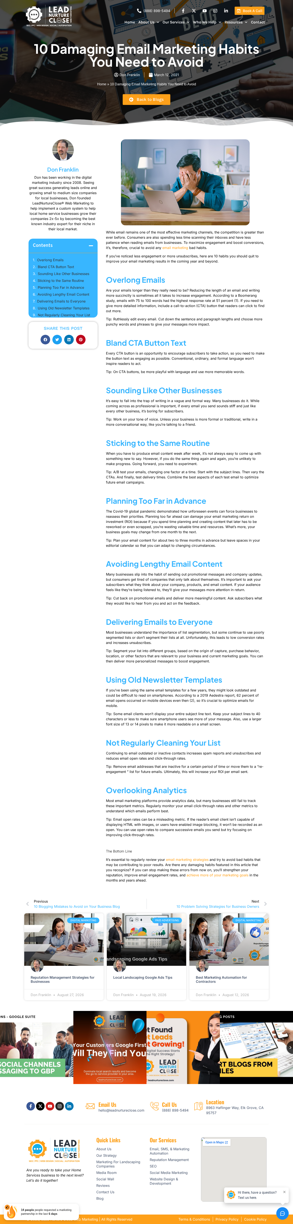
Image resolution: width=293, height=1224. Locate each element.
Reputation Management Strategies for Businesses (62, 979)
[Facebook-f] (183, 10)
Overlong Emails (51, 260)
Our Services (174, 22)
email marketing (175, 248)
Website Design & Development (164, 1181)
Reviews (103, 1185)
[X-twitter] (194, 10)
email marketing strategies (187, 859)
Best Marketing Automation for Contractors (221, 979)
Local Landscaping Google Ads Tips (142, 977)
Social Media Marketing (169, 1172)
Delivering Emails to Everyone (62, 301)
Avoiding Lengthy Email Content (63, 294)
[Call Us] (154, 1106)
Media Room (106, 1172)
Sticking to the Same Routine (61, 280)
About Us (146, 22)
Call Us (169, 1104)
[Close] (78, 1204)
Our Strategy (106, 1155)
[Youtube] (204, 10)
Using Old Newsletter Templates (64, 308)
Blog (100, 1198)
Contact (258, 22)
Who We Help (204, 22)
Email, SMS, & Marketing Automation (169, 1151)
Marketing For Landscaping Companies (118, 1164)
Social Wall (105, 1179)
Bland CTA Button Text (56, 267)
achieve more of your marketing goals (217, 875)
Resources (234, 22)
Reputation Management (169, 1160)
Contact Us (105, 1192)
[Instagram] (215, 10)
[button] (91, 245)
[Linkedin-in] (226, 10)
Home (129, 22)
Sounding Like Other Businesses (64, 274)
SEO (153, 1166)
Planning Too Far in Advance (61, 287)
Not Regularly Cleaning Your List (64, 315)
